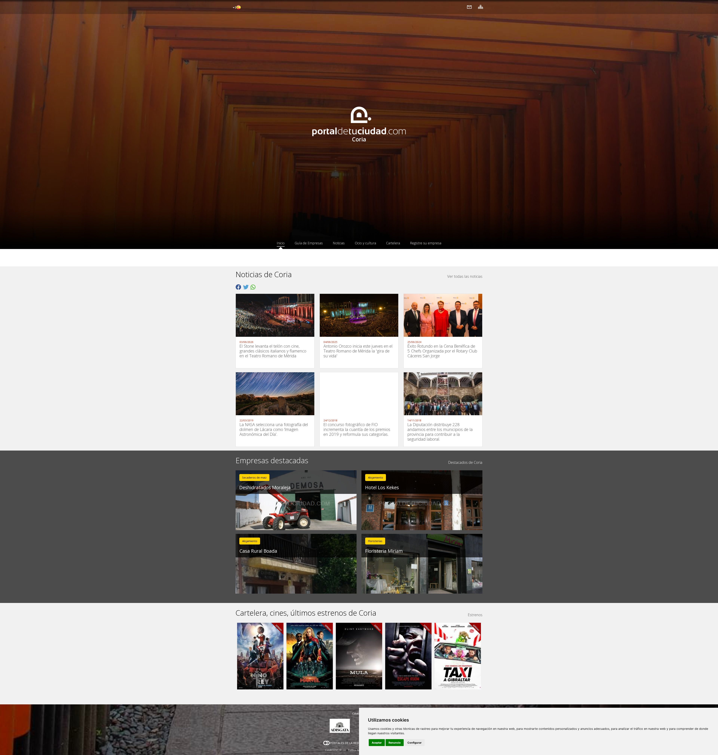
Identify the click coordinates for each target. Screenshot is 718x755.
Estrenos (475, 614)
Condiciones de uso (335, 750)
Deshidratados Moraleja (265, 487)
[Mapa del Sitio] (480, 7)
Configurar (414, 742)
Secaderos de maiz (254, 477)
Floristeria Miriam (384, 551)
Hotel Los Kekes (382, 487)
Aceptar (377, 742)
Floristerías (375, 541)
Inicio (281, 243)
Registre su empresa (425, 243)
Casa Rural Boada (258, 551)
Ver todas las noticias (464, 276)
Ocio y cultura (365, 243)
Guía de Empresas (309, 243)
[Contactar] (469, 7)
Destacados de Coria (465, 462)
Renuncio (395, 742)
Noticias (339, 243)
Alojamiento (375, 477)
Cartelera (393, 243)
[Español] (236, 7)
